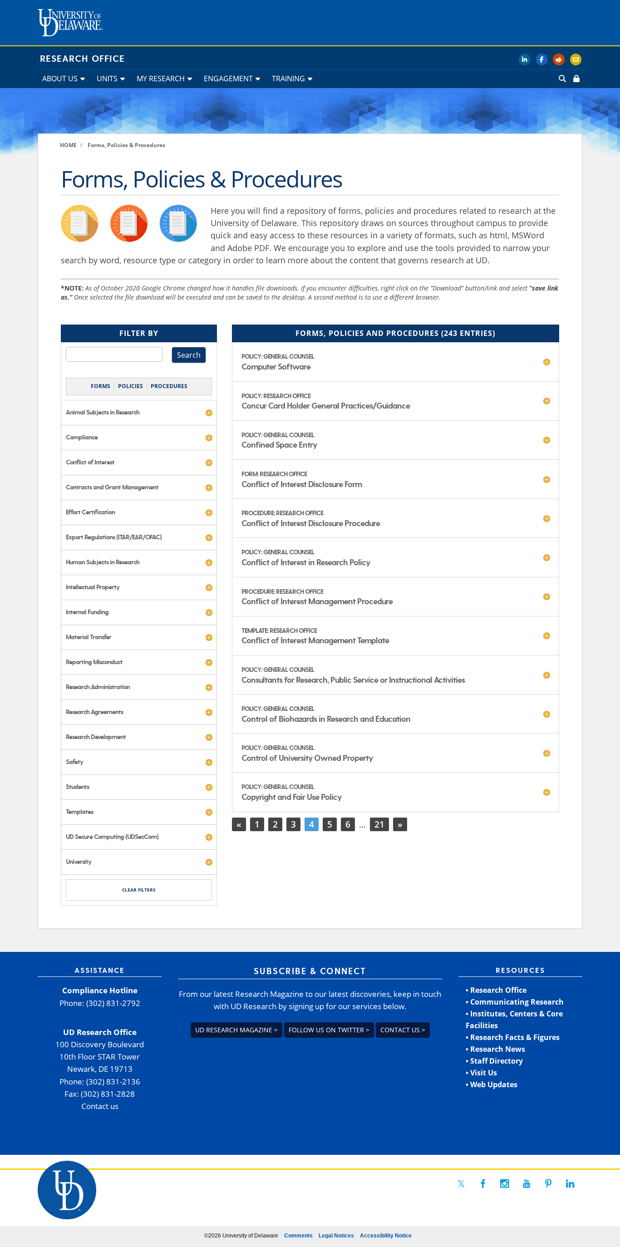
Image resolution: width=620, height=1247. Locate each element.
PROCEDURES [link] (169, 386)
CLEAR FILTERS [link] (139, 890)
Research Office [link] (82, 59)
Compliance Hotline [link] (100, 990)
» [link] (400, 824)
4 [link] (311, 824)
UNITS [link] (107, 79)
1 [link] (257, 824)
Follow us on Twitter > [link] (329, 1029)
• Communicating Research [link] (515, 1002)
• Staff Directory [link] (494, 1061)
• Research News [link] (495, 1049)
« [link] (238, 824)
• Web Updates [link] (491, 1084)
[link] (575, 78)
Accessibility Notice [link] (386, 1235)
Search (189, 355)
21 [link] (379, 824)
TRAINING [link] (288, 79)
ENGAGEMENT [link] (228, 79)
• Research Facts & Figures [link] (513, 1037)
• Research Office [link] (496, 990)
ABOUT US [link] (60, 79)
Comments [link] (298, 1235)
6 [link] (347, 824)
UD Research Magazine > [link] (236, 1029)
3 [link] (293, 824)
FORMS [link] (100, 386)
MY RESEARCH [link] (161, 79)
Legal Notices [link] (336, 1235)
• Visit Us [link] (481, 1073)
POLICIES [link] (130, 386)
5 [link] (329, 824)
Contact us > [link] (402, 1029)
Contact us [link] (99, 1106)
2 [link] (275, 824)
